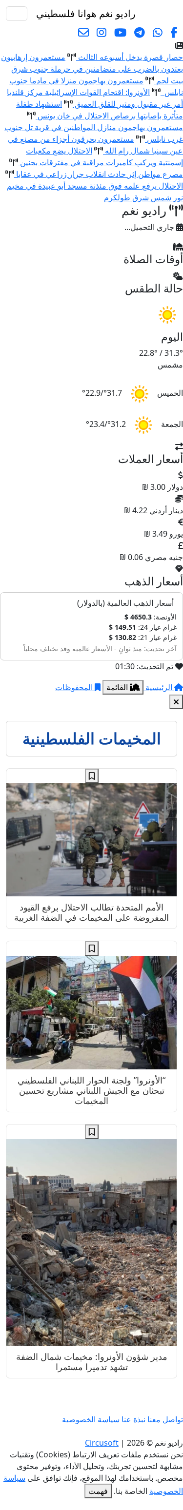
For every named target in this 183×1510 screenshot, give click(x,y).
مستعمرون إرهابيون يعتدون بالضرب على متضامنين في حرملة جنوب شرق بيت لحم (92, 69)
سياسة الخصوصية (91, 1419)
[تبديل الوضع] (145, 13)
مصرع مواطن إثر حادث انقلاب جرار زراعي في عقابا (98, 174)
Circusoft (102, 1442)
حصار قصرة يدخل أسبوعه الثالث (129, 57)
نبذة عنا (133, 1419)
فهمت (98, 1491)
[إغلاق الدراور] (176, 702)
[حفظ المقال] (92, 776)
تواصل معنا (165, 1419)
